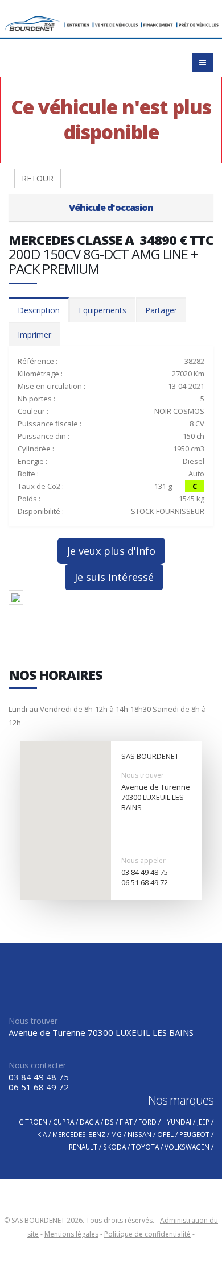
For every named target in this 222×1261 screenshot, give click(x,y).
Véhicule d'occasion (111, 207)
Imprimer (34, 334)
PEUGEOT (194, 1134)
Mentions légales (71, 1234)
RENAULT (83, 1146)
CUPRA (63, 1121)
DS (109, 1121)
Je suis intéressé (114, 577)
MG (116, 1134)
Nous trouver (142, 775)
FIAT (126, 1121)
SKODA (114, 1146)
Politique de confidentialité (147, 1234)
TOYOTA (145, 1146)
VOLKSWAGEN (187, 1146)
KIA (42, 1134)
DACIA (89, 1121)
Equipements (102, 310)
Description (39, 310)
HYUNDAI (176, 1121)
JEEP (203, 1121)
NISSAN (139, 1134)
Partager (161, 310)
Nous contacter (37, 1065)
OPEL (165, 1134)
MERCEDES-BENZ (78, 1134)
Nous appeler (143, 860)
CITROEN (33, 1121)
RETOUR (38, 178)
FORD (147, 1121)
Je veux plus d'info (111, 551)
